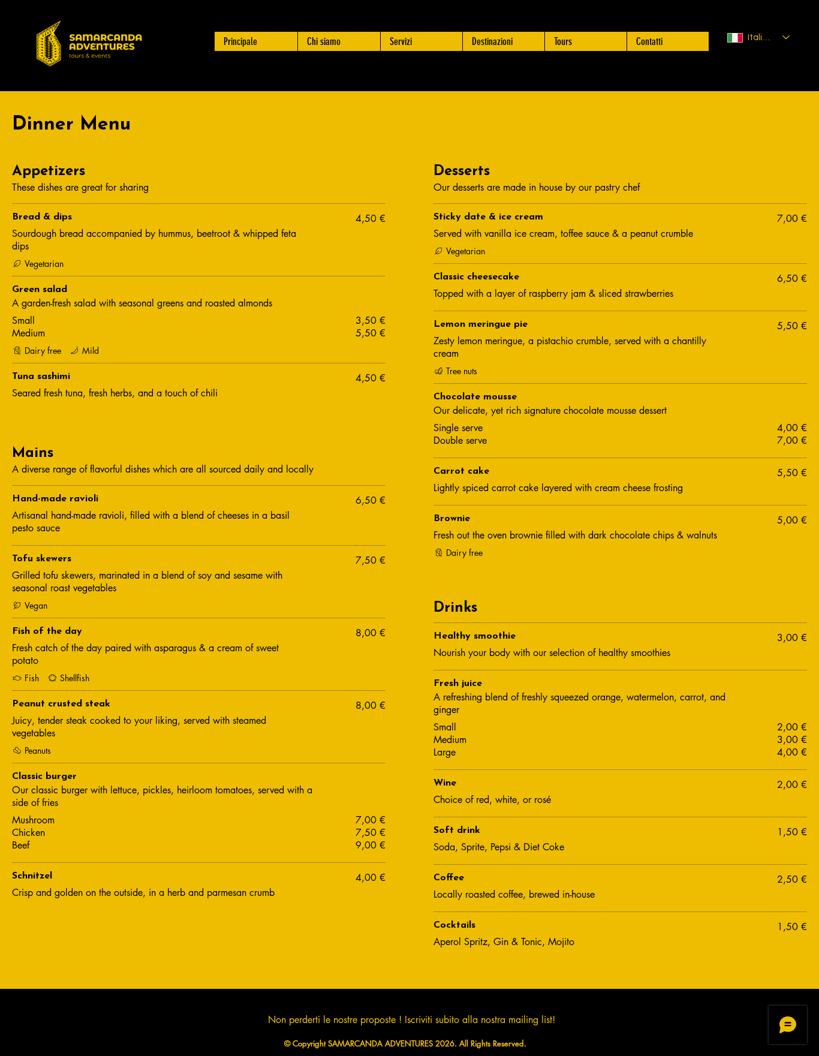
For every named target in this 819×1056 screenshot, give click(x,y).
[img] (89, 67)
